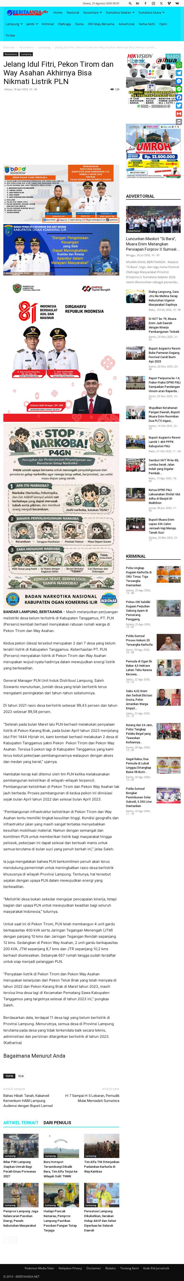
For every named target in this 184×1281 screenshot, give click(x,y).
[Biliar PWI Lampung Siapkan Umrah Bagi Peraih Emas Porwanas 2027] (21, 1146)
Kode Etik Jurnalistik (156, 1268)
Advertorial (126, 24)
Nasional (73, 12)
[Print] (179, 122)
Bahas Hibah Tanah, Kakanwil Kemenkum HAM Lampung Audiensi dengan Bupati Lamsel (28, 1101)
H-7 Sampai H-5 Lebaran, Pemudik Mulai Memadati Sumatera (92, 1098)
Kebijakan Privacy (70, 1268)
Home (57, 12)
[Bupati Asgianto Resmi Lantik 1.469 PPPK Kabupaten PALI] (135, 442)
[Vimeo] (169, 3)
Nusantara (90, 12)
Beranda (9, 47)
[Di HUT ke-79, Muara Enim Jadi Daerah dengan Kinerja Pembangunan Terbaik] (135, 323)
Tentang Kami (129, 1268)
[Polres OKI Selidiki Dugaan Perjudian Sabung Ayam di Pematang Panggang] (169, 608)
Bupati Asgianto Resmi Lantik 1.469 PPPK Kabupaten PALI (164, 442)
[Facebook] (145, 3)
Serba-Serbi (147, 24)
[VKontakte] (177, 3)
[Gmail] (179, 114)
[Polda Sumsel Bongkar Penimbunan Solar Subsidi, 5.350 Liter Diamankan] (169, 795)
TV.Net (10, 35)
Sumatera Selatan (118, 12)
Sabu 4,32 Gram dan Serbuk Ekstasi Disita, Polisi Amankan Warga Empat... (139, 699)
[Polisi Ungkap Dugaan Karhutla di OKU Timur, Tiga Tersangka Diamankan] (169, 574)
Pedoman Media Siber (39, 1268)
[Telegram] (179, 73)
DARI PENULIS (57, 1122)
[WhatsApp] (179, 65)
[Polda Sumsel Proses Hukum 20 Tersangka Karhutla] (169, 642)
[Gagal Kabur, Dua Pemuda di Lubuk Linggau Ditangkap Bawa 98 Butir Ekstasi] (169, 765)
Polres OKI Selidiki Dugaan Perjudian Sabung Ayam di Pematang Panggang (138, 610)
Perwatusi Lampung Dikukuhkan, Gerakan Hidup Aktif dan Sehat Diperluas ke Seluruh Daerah (100, 1220)
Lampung (12, 24)
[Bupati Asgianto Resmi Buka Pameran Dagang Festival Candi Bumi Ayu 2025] (135, 353)
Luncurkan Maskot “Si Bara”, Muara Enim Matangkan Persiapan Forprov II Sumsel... (152, 244)
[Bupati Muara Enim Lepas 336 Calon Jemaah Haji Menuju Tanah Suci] (135, 524)
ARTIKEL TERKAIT (21, 1122)
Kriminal (48, 24)
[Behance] (137, 3)
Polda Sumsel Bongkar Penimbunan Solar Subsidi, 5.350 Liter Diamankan (139, 797)
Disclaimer (93, 1268)
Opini (163, 24)
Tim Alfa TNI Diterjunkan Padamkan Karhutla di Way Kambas (101, 1166)
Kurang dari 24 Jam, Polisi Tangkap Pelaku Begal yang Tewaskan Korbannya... (139, 733)
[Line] (179, 89)
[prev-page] (6, 1240)
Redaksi (110, 1268)
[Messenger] (179, 81)
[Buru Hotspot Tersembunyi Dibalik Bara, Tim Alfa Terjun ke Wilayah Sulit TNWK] (61, 1146)
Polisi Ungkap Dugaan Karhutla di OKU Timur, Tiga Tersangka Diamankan (139, 576)
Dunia (79, 24)
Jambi (30, 24)
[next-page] (14, 1240)
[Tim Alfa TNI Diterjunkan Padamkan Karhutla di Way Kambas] (101, 1146)
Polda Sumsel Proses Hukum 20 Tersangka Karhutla (139, 640)
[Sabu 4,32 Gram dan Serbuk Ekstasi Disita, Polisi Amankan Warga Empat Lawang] (169, 697)
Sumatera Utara (149, 12)
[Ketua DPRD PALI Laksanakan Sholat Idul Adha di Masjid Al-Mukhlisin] (135, 494)
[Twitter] (161, 3)
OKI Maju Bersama (101, 24)
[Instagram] (153, 3)
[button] (130, 3)
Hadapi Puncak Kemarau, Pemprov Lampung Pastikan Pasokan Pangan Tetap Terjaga (60, 1220)
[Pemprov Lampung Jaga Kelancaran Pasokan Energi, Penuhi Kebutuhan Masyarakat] (21, 1195)
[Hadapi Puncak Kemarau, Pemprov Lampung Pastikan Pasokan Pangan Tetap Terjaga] (61, 1195)
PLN (21, 1076)
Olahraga (64, 24)
